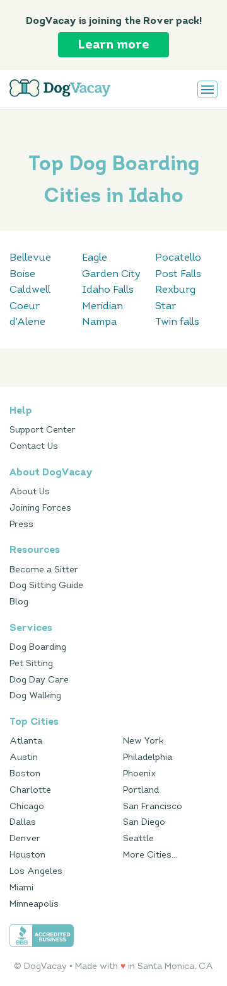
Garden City (111, 274)
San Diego (144, 822)
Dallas (22, 822)
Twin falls (177, 321)
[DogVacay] (59, 88)
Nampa (99, 321)
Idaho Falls (108, 289)
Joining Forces (40, 507)
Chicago (26, 806)
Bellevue (30, 257)
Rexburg (175, 289)
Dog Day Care (39, 679)
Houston (27, 854)
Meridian (102, 306)
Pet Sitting (31, 663)
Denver (24, 838)
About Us (29, 491)
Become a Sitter (43, 569)
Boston (24, 773)
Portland (141, 790)
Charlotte (30, 790)
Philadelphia (147, 757)
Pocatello (178, 257)
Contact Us (33, 446)
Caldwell (29, 289)
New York (143, 740)
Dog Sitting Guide (46, 585)
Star (165, 306)
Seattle (138, 838)
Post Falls (178, 274)
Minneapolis (34, 903)
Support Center (42, 429)
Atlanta (25, 740)
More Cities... (150, 854)
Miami (21, 887)
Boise (22, 274)
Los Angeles (35, 871)
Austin (23, 757)
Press (21, 524)
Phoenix (139, 773)
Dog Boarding (37, 647)
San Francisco (152, 806)
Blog (18, 601)
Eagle (94, 257)
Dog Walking (35, 695)
